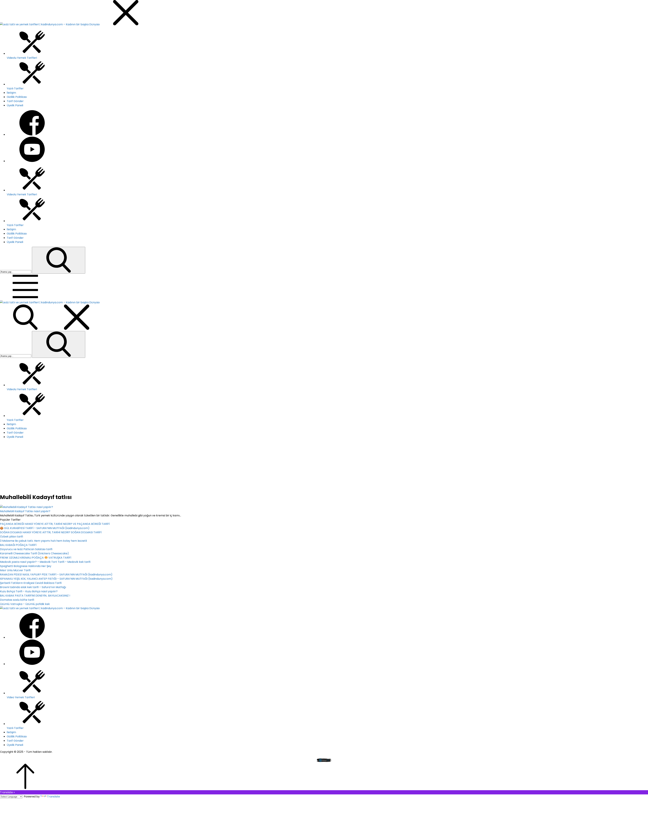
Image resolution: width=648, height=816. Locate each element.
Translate (53, 796)
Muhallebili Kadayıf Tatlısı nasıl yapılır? (25, 511)
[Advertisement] (324, 466)
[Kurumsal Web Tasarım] (324, 762)
